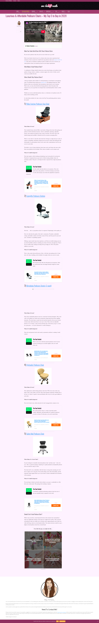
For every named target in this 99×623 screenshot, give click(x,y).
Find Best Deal (55, 186)
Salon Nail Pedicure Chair (35, 433)
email (15, 612)
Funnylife (35, 195)
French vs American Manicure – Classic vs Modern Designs (52, 559)
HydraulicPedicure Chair (35, 364)
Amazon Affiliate (9, 0)
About (19, 0)
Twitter (7, 616)
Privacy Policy (62, 621)
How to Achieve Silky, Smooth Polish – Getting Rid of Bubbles (33, 559)
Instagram (10, 616)
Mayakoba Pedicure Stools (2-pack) (39, 285)
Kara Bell (19, 26)
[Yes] (97, 621)
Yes (57, 621)
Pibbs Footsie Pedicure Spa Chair (37, 103)
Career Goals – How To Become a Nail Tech (33, 540)
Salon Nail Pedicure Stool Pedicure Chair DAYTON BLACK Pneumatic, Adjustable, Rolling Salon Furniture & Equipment (41, 502)
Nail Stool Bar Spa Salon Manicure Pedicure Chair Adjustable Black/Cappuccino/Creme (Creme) (41, 421)
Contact (14, 0)
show (36, 46)
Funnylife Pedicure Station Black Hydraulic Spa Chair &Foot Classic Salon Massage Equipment (41, 273)
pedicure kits (43, 82)
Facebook (14, 616)
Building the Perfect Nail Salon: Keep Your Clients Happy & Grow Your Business (52, 541)
